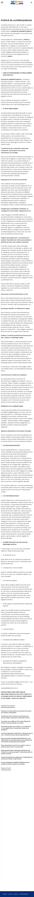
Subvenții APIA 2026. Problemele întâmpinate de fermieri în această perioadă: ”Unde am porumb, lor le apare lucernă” (17, 752)
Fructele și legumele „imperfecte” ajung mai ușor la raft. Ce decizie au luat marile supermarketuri (17, 734)
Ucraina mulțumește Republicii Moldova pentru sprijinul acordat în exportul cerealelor (15, 763)
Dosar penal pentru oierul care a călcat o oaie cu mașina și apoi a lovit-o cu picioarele (16, 746)
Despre (5, 894)
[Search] (31, 2)
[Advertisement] (17, 11)
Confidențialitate (23, 894)
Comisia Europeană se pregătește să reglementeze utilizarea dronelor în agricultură (16, 758)
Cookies (16, 894)
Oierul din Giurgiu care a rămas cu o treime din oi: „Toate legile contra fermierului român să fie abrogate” (16, 728)
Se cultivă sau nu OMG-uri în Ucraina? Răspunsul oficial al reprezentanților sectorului (15, 722)
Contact (10, 894)
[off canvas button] (2, 2)
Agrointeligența (8, 706)
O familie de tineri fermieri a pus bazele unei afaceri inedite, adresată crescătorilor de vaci (15, 717)
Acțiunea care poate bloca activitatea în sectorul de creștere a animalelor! (16, 711)
